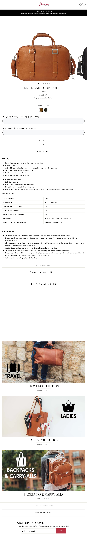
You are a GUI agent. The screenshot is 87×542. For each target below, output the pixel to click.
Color (43, 106)
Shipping (36, 98)
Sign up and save (43, 513)
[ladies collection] (43, 416)
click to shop (43, 390)
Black (46, 110)
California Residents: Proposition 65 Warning (21, 258)
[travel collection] (43, 362)
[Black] (19, 329)
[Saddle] (16, 329)
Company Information (43, 506)
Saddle (41, 110)
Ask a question (43, 265)
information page (11, 240)
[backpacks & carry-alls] (43, 470)
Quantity (43, 140)
